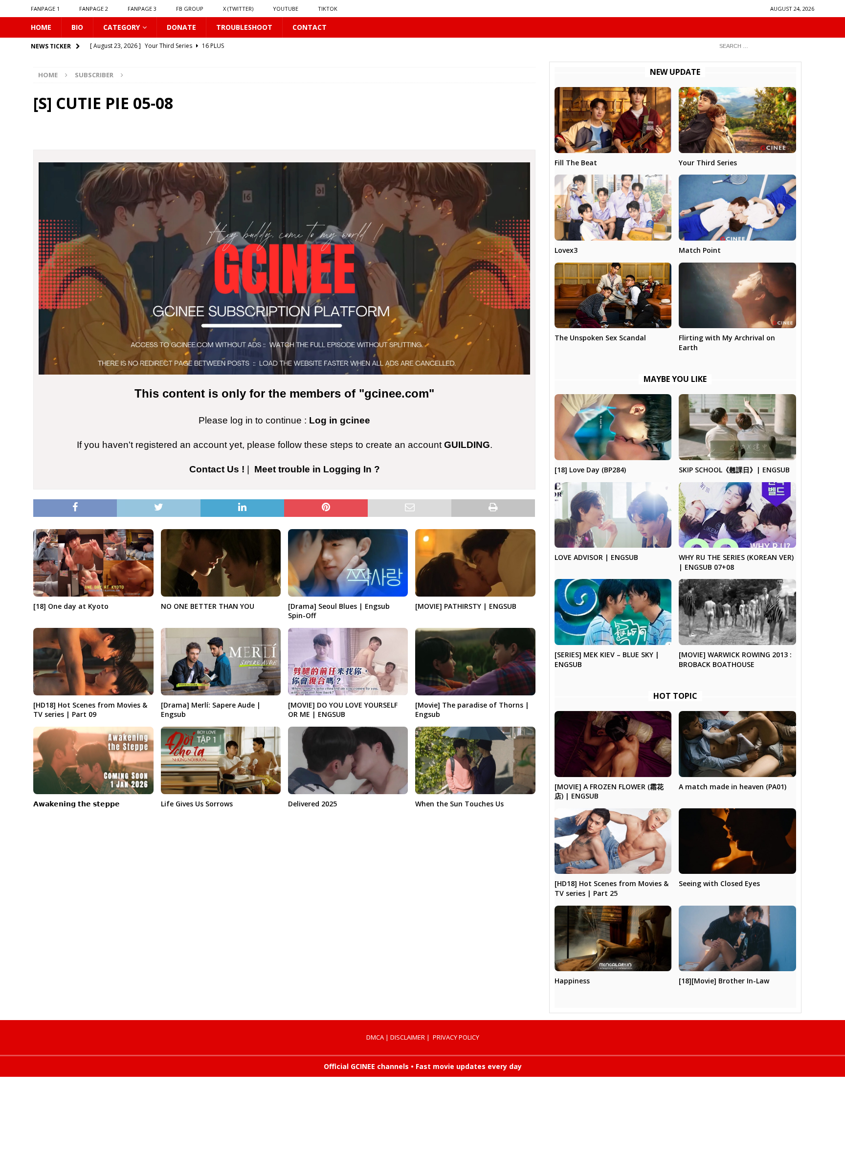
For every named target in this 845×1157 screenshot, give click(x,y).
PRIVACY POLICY (456, 1037)
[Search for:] (763, 45)
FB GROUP (189, 8)
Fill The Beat (576, 162)
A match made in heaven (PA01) (732, 786)
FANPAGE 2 (93, 8)
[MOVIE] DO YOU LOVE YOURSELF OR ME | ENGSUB (343, 709)
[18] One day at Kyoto (71, 606)
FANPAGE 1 (45, 8)
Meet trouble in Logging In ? (317, 469)
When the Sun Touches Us (459, 803)
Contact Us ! (217, 469)
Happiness (572, 980)
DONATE (181, 27)
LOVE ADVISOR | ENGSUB (596, 557)
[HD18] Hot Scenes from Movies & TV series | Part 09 (90, 709)
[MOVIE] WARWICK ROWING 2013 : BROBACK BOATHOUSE (735, 659)
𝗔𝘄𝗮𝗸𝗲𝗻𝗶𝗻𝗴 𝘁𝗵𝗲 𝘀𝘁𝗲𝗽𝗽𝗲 (76, 803)
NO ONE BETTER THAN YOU (207, 606)
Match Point (700, 250)
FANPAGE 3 (142, 8)
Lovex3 (566, 250)
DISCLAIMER (407, 1037)
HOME (41, 27)
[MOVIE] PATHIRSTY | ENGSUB (465, 606)
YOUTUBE (285, 8)
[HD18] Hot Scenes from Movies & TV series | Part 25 (611, 888)
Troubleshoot (244, 27)
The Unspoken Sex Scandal (600, 337)
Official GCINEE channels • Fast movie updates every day (423, 1066)
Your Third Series (708, 162)
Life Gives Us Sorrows (197, 803)
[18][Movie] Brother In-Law (724, 980)
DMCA (375, 1037)
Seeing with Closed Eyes (719, 883)
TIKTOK (327, 8)
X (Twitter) (238, 8)
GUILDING (467, 445)
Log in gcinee (339, 420)
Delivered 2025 (312, 803)
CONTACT (309, 27)
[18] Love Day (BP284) (590, 469)
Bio (77, 27)
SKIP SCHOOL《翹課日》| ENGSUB (734, 469)
